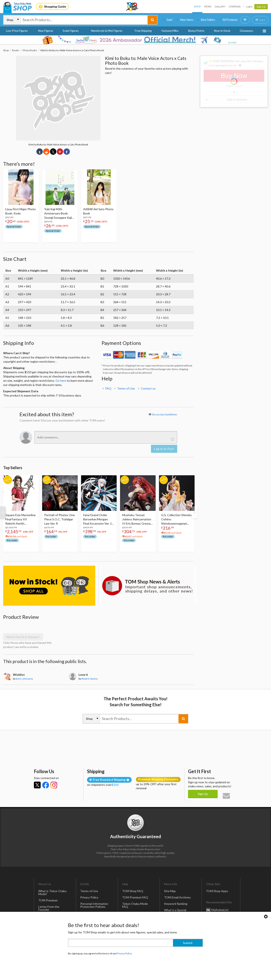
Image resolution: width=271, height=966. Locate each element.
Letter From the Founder (48, 908)
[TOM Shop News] (148, 586)
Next (194, 512)
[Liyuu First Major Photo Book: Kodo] (21, 187)
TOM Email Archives (177, 897)
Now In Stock (222, 30)
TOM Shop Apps (217, 891)
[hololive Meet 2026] (135, 39)
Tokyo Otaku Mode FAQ (135, 905)
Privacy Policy (89, 897)
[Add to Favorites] (33, 173)
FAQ (108, 388)
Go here (60, 380)
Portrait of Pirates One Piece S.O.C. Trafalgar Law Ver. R (59, 519)
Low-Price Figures (17, 30)
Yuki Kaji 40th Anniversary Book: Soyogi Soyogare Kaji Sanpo (58, 213)
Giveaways (246, 30)
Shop (197, 6)
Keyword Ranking (175, 903)
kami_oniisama (24, 678)
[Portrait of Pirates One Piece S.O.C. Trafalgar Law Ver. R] (60, 493)
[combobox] (84, 19)
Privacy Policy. (124, 953)
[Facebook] (45, 785)
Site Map (170, 891)
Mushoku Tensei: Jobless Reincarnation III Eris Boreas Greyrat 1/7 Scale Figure (137, 519)
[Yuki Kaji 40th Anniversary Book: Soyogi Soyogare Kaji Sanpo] (60, 187)
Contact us (148, 388)
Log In (249, 6)
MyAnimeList (220, 910)
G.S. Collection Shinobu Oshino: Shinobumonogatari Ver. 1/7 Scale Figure (176, 519)
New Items (186, 19)
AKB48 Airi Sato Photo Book (98, 211)
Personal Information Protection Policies (94, 905)
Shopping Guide (55, 6)
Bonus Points (196, 30)
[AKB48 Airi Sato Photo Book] (99, 187)
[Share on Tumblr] (39, 151)
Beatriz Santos (90, 678)
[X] (37, 785)
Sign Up (261, 6)
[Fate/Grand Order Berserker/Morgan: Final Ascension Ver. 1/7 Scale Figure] (99, 493)
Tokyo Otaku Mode (132, 6)
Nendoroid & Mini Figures (106, 30)
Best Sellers (208, 19)
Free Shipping (143, 30)
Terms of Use (126, 388)
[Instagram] (53, 785)
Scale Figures (71, 30)
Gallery (220, 6)
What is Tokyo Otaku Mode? (52, 892)
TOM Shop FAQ (132, 891)
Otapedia (235, 6)
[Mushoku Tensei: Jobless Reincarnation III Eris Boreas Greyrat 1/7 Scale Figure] (138, 493)
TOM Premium (48, 900)
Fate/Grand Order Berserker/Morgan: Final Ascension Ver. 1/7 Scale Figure (99, 519)
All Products (230, 19)
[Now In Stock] (49, 586)
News (207, 6)
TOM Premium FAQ (135, 897)
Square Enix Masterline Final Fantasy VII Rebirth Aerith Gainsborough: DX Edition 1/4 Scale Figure (20, 519)
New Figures (45, 30)
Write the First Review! (23, 637)
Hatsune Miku (170, 30)
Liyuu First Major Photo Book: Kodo (20, 211)
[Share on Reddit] (46, 151)
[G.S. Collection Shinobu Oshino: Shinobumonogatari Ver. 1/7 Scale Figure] (177, 493)
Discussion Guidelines (164, 414)
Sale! (170, 19)
